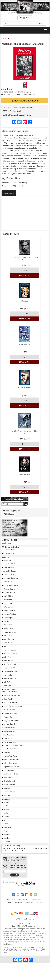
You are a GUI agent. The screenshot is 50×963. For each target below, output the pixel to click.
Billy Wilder (7, 582)
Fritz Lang (7, 621)
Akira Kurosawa (9, 564)
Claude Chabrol (9, 593)
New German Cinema (11, 777)
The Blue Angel (24, 344)
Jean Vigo (7, 646)
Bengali (6, 802)
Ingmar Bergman (9, 632)
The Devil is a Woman (24, 388)
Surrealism (7, 795)
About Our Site (23, 900)
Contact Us (29, 903)
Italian (5, 824)
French (6, 817)
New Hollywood (9, 781)
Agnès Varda (8, 560)
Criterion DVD (8, 553)
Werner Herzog (8, 731)
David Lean (7, 600)
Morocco (24, 301)
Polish (5, 831)
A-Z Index (7, 543)
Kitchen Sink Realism (11, 774)
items (27, 18)
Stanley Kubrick (9, 724)
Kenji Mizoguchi (9, 668)
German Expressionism (12, 760)
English (6, 813)
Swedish (6, 842)
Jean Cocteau (8, 639)
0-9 (4, 848)
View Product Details (13, 111)
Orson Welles (8, 699)
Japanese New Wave (11, 767)
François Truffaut (9, 614)
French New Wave (10, 756)
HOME (4, 39)
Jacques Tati (8, 636)
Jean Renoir (7, 643)
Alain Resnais (8, 567)
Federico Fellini (9, 610)
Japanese (11, 39)
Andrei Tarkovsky (9, 574)
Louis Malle (7, 675)
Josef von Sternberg (10, 664)
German (6, 820)
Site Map (39, 903)
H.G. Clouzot (8, 625)
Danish (6, 809)
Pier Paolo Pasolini (10, 703)
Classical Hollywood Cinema (13, 745)
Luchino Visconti (9, 679)
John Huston (8, 661)
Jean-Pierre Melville (10, 653)
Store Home (11, 900)
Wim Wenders (8, 735)
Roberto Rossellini (10, 713)
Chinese (6, 806)
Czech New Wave (10, 749)
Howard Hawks (8, 628)
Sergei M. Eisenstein (11, 721)
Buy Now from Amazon (26, 100)
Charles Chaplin (9, 589)
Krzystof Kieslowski (10, 671)
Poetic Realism (9, 785)
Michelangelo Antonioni (12, 695)
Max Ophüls (7, 686)
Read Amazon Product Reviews (18, 115)
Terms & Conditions (15, 903)
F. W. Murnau (8, 607)
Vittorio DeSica (9, 728)
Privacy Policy (36, 900)
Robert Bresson (9, 710)
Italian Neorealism (10, 763)
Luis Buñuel (7, 682)
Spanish (6, 838)
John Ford (7, 657)
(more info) (27, 92)
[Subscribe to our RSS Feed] (15, 859)
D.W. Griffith (8, 596)
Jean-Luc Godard (9, 650)
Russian (6, 835)
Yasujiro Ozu (8, 738)
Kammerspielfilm (9, 770)
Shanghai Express (24, 474)
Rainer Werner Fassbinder (13, 706)
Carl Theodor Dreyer (10, 585)
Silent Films (7, 788)
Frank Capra (8, 618)
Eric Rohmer (8, 603)
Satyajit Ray (8, 717)
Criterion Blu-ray (9, 550)
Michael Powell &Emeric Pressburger (9, 690)
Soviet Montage (9, 792)
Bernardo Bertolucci (10, 578)
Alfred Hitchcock (9, 571)
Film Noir (6, 752)
